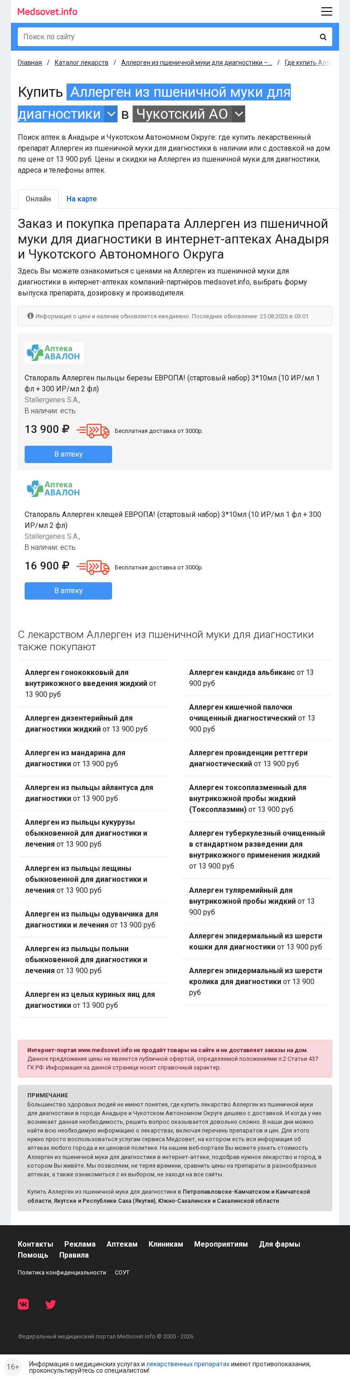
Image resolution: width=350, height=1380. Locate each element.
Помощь (33, 1255)
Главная (30, 62)
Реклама (80, 1244)
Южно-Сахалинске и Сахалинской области (218, 1200)
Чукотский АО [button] (182, 113)
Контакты (35, 1244)
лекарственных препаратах (188, 1364)
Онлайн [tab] (38, 199)
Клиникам (166, 1244)
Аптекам (122, 1244)
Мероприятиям (221, 1244)
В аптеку (68, 454)
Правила (74, 1255)
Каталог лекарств (81, 62)
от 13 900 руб (90, 683)
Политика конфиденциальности (62, 1272)
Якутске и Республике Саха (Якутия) (104, 1200)
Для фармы (279, 1244)
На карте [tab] (82, 199)
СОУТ (122, 1272)
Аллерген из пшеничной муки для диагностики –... (196, 62)
